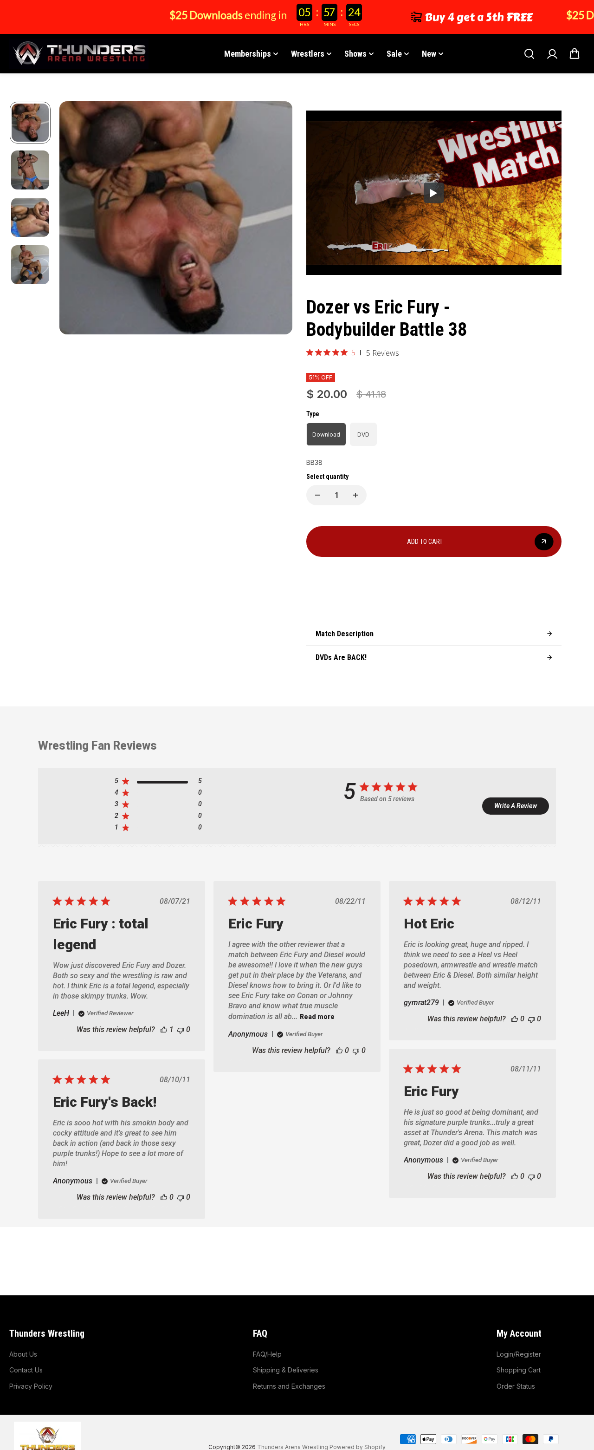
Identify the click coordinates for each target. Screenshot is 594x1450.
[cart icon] (574, 54)
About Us (23, 1354)
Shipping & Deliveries (285, 1370)
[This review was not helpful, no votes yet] (180, 1029)
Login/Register (519, 1354)
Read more (317, 1016)
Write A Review (515, 806)
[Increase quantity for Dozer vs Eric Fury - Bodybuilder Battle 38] (355, 495)
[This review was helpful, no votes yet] (339, 1050)
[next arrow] (274, 219)
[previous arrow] (77, 219)
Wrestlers (307, 54)
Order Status (516, 1386)
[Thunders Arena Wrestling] (78, 54)
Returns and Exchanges (289, 1386)
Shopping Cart (519, 1370)
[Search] (529, 54)
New (429, 54)
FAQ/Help (267, 1354)
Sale (394, 54)
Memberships (247, 54)
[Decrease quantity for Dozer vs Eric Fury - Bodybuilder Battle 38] (317, 495)
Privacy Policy (30, 1386)
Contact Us (26, 1370)
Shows (355, 54)
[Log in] (552, 54)
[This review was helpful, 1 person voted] (164, 1029)
